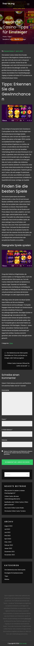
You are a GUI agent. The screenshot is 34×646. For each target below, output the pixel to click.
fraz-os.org (9, 3)
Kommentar (5, 390)
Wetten (6, 579)
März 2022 (7, 542)
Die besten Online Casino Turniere (15, 511)
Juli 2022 (7, 529)
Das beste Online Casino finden (14, 508)
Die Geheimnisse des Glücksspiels (14, 569)
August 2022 (8, 526)
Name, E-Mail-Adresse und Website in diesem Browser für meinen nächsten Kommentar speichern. (18, 452)
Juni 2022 (7, 532)
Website (4, 440)
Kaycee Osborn (9, 51)
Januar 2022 (8, 548)
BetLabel (28, 618)
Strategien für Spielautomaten (13, 573)
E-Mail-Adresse (7, 429)
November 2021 (9, 555)
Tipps (11, 343)
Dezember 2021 (9, 551)
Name (4, 419)
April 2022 (7, 539)
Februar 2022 (8, 545)
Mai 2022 (7, 535)
